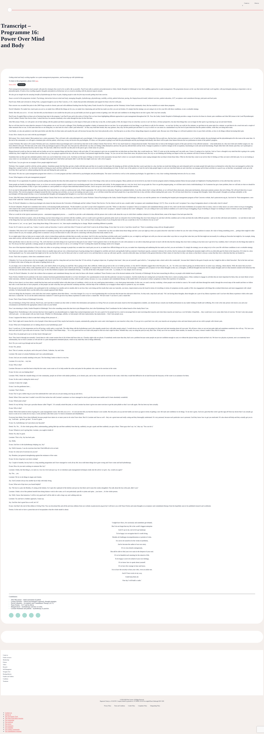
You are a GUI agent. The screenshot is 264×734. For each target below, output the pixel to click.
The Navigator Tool (11, 716)
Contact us (246, 3)
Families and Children (8, 676)
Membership (6, 660)
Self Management (7, 669)
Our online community (12, 729)
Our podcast (9, 722)
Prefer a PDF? (12, 84)
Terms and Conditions (119, 706)
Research (5, 667)
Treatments (5, 681)
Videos (4, 664)
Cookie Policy (131, 706)
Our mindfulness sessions (13, 731)
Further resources (7, 657)
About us (256, 3)
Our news (8, 724)
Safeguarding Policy (155, 706)
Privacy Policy (107, 706)
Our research (9, 726)
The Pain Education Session (14, 718)
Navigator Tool (6, 672)
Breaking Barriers (7, 674)
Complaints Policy (142, 706)
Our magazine (9, 720)
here (36, 81)
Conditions (5, 679)
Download (21, 84)
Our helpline (9, 728)
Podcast (5, 662)
